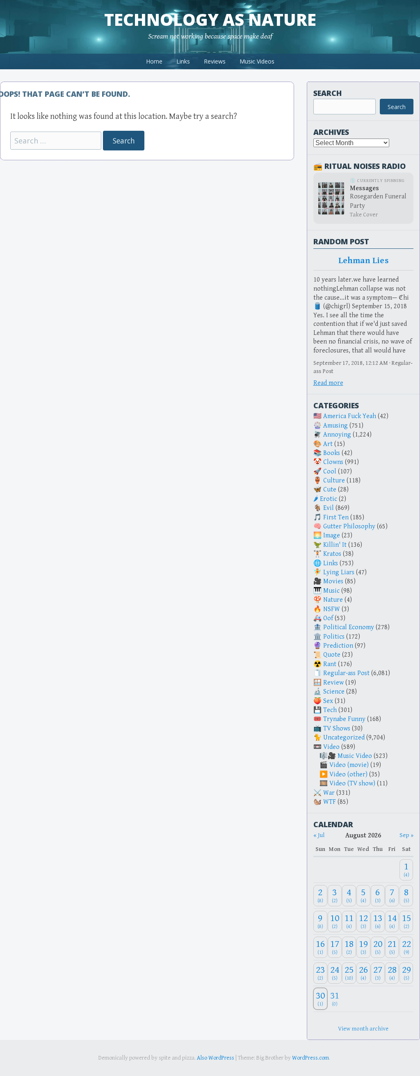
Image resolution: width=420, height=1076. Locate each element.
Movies (333, 581)
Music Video (355, 756)
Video (331, 747)
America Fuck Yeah (349, 416)
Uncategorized (344, 738)
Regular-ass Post (346, 673)
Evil (328, 508)
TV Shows (336, 728)
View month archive (363, 1028)
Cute (329, 490)
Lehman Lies (363, 261)
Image (331, 535)
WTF (329, 802)
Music (331, 591)
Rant (329, 664)
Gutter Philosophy (349, 526)
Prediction (338, 646)
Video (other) (348, 774)
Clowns (333, 462)
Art (328, 444)
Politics (334, 637)
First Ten (336, 517)
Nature (333, 600)
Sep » (406, 835)
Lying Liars (338, 572)
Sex (328, 701)
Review (333, 683)
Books (331, 453)
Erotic (328, 499)
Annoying (337, 435)
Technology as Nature (210, 19)
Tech (330, 710)
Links (183, 61)
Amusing (335, 426)
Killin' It (335, 545)
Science (334, 692)
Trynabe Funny (344, 719)
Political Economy (348, 627)
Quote (331, 655)
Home (154, 61)
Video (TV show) (352, 783)
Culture (334, 481)
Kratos (332, 554)
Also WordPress (215, 1058)
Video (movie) (349, 765)
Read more (328, 383)
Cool (329, 471)
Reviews (215, 61)
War (329, 793)
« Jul (318, 835)
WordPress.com (310, 1058)
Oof (328, 618)
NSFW (331, 609)
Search (327, 93)
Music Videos (257, 61)
